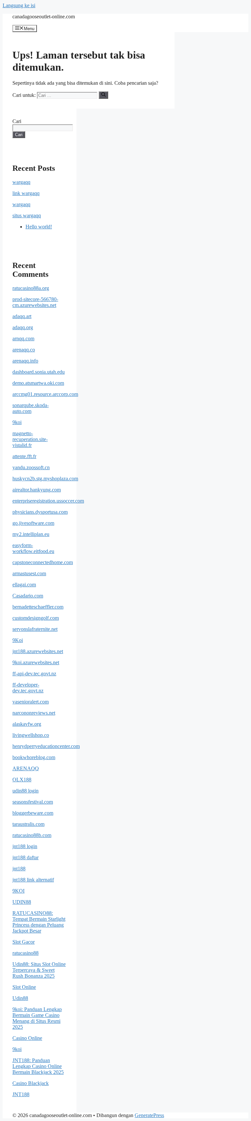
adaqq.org (22, 327)
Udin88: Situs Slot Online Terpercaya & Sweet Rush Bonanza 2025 (39, 970)
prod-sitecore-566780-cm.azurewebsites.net (35, 302)
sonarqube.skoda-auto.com (30, 408)
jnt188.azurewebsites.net (37, 651)
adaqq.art (21, 316)
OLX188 (21, 779)
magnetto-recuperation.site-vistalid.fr (30, 439)
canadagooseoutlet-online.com (43, 16)
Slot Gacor (23, 942)
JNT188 (20, 1094)
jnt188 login (24, 846)
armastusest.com (29, 573)
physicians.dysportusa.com (40, 512)
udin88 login (25, 790)
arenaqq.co (23, 349)
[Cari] (103, 94)
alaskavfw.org (26, 724)
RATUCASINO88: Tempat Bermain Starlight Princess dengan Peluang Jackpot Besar (38, 922)
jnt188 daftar (25, 857)
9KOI (18, 891)
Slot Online (24, 987)
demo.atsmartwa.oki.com (38, 383)
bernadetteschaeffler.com (37, 607)
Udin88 (20, 998)
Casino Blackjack (30, 1083)
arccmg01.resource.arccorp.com (45, 394)
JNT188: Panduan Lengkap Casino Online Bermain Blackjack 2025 (38, 1066)
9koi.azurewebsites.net (35, 662)
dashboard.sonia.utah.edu (38, 372)
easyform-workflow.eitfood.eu (33, 548)
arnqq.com (23, 338)
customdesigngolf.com (35, 618)
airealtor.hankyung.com (36, 489)
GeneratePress (149, 1115)
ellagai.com (24, 584)
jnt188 (18, 868)
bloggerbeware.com (32, 813)
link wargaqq (26, 193)
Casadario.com (27, 595)
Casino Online (27, 1038)
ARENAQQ (25, 768)
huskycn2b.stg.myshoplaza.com (45, 478)
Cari (16, 121)
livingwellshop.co (30, 735)
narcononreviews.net (33, 713)
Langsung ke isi (19, 5)
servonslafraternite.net (35, 629)
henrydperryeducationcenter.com (46, 746)
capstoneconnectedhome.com (42, 562)
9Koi (17, 640)
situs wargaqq (26, 215)
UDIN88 (21, 902)
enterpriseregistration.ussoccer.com (48, 501)
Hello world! (38, 226)
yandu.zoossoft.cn (31, 467)
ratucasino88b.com (31, 835)
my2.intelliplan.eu (30, 534)
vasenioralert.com (30, 701)
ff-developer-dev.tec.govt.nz (27, 687)
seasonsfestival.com (32, 802)
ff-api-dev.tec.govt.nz (34, 673)
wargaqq (21, 182)
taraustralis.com (28, 824)
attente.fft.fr (24, 456)
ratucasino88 (25, 953)
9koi (17, 422)
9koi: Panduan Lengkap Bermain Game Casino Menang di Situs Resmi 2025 (37, 1018)
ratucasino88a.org (30, 288)
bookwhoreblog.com (33, 757)
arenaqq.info (25, 361)
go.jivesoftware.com (33, 523)
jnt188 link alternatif (33, 879)
